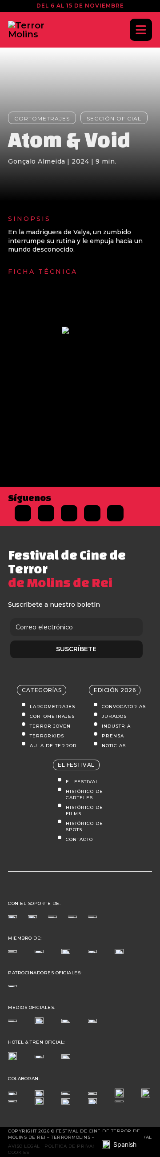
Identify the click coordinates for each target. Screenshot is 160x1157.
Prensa (113, 736)
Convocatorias (124, 706)
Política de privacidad (76, 1146)
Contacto (79, 839)
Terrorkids (47, 736)
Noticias (114, 746)
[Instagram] (69, 513)
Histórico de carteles (84, 795)
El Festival (82, 782)
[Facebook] (23, 513)
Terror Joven (50, 726)
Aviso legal (24, 1146)
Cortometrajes (42, 118)
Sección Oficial (114, 118)
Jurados (114, 716)
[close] (141, 30)
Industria (116, 726)
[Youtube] (115, 513)
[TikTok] (92, 513)
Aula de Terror (53, 746)
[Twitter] (46, 513)
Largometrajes (52, 706)
